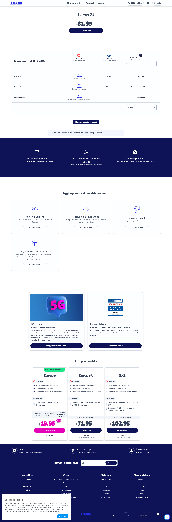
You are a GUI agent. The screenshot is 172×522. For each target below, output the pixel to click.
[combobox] (139, 64)
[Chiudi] (68, 496)
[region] (36, 507)
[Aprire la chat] (167, 517)
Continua (62, 516)
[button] (154, 64)
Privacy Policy (55, 511)
